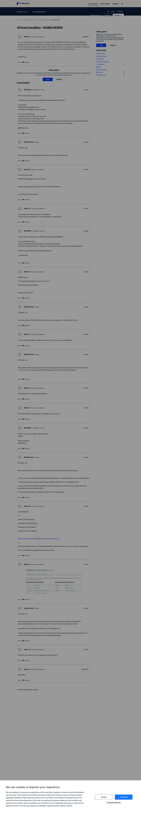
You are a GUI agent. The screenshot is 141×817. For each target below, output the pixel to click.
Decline (103, 797)
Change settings (114, 802)
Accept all (123, 797)
